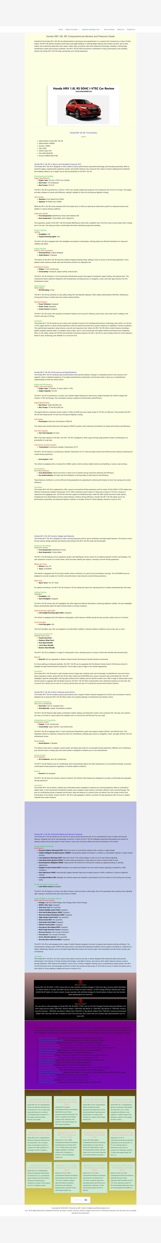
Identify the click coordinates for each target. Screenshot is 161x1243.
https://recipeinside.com (47, 1067)
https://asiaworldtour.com (48, 1038)
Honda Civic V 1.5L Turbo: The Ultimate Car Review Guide (94, 1167)
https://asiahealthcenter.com (49, 1070)
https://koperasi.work (46, 1080)
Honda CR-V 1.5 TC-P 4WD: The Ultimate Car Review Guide (66, 1134)
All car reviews (109, 29)
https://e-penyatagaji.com (48, 1057)
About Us (120, 29)
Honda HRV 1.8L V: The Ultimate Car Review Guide (122, 1100)
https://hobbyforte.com (47, 1043)
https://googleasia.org (46, 1060)
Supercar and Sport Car (90, 29)
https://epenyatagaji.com (47, 1077)
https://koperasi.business (47, 1082)
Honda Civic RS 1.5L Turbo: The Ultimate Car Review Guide (122, 1167)
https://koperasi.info (46, 1065)
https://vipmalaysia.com (47, 1053)
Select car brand (71, 29)
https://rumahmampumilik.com (49, 1048)
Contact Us (131, 29)
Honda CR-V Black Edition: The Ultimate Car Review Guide (94, 1134)
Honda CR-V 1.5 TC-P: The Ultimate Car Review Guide (122, 1133)
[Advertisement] (56, 13)
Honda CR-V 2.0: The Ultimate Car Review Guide (39, 1166)
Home (61, 29)
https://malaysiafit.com (47, 1062)
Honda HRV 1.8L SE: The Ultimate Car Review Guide (39, 1100)
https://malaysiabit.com (47, 1075)
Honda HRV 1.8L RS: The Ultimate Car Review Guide (94, 1100)
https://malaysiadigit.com (48, 1050)
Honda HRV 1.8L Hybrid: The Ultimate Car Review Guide (66, 1101)
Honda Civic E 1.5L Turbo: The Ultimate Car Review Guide (66, 1167)
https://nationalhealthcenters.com (50, 1072)
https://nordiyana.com (46, 1055)
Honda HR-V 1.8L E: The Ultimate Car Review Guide (39, 1133)
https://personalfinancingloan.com (51, 1040)
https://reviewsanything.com (49, 1045)
